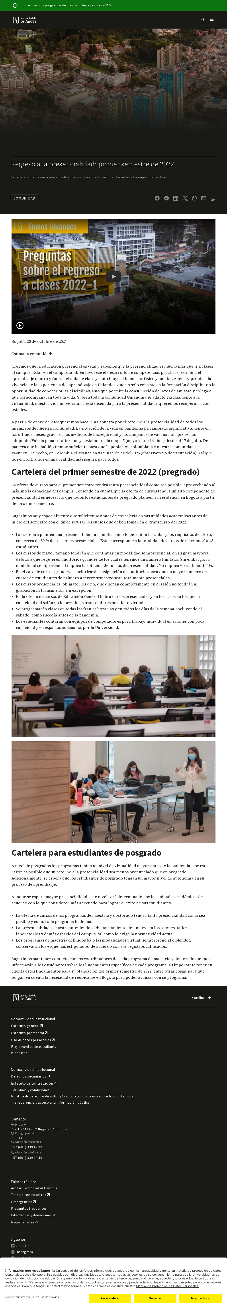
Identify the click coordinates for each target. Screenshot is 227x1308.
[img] (24, 20)
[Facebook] (157, 198)
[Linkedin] (175, 198)
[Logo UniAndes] (25, 20)
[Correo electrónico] (203, 198)
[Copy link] (213, 198)
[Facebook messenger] (166, 198)
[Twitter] (185, 198)
